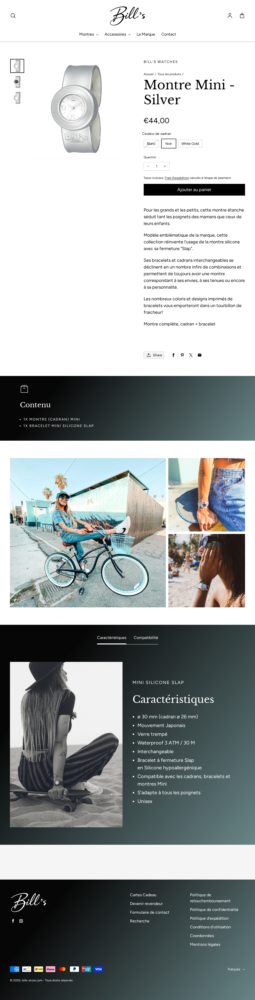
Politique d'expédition (209, 918)
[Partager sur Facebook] (173, 355)
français (234, 969)
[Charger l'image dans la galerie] (17, 66)
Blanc (151, 144)
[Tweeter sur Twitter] (191, 355)
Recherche (139, 921)
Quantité (150, 157)
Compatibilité (146, 637)
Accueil (149, 74)
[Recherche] (13, 16)
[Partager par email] (199, 355)
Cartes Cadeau (143, 895)
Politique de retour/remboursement (210, 898)
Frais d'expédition (177, 178)
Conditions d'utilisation (210, 927)
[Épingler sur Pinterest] (182, 355)
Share (157, 355)
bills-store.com (32, 980)
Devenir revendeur (146, 903)
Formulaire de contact (149, 912)
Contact (168, 34)
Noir (168, 144)
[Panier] (242, 16)
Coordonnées (202, 935)
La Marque (146, 34)
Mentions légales (205, 944)
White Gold (190, 144)
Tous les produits (169, 74)
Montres (87, 34)
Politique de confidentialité (214, 909)
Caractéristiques (111, 637)
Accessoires (116, 34)
